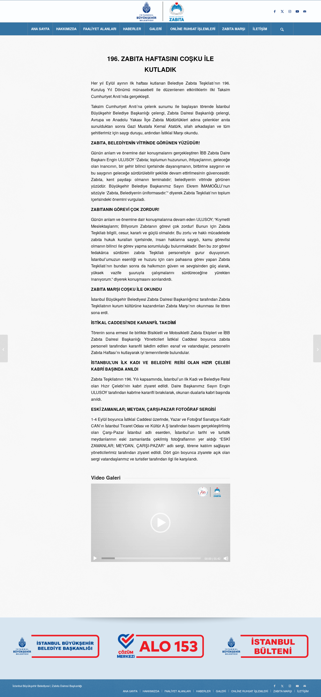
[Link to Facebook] (274, 11)
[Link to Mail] (304, 11)
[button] (160, 523)
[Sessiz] (225, 558)
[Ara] (282, 29)
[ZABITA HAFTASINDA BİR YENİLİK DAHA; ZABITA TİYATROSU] (317, 348)
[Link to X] (282, 11)
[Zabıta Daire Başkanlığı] (160, 11)
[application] (160, 523)
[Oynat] (95, 558)
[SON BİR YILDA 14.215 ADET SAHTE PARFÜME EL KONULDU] (4, 348)
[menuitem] (40, 29)
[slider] (151, 558)
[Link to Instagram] (289, 11)
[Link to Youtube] (297, 11)
